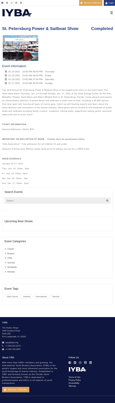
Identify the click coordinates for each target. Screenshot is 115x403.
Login (111, 3)
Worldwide (12, 267)
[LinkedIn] (21, 3)
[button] (15, 389)
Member (11, 272)
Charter (10, 249)
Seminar (11, 262)
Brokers (11, 253)
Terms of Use (74, 377)
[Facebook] (2, 3)
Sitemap (72, 386)
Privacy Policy (75, 380)
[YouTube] (16, 3)
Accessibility (74, 383)
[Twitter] (7, 3)
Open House (12, 296)
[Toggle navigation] (111, 12)
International (41, 296)
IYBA (9, 258)
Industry (26, 296)
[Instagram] (11, 3)
